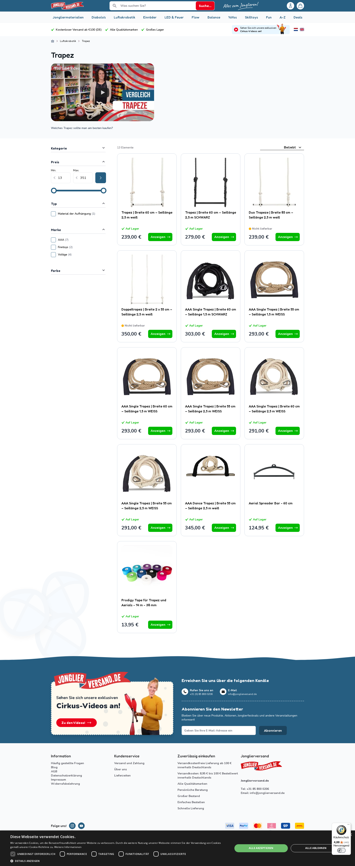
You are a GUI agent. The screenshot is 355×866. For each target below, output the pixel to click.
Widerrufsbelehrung (65, 784)
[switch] (341, 850)
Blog (54, 767)
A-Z (283, 17)
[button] (118, 861)
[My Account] (290, 5)
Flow (195, 17)
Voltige (77, 254)
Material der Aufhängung (82, 214)
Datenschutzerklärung (66, 775)
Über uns (120, 769)
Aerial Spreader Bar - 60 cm (271, 503)
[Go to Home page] (67, 6)
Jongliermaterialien (68, 17)
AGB (54, 771)
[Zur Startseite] (52, 41)
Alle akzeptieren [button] (261, 848)
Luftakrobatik (124, 17)
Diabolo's (99, 17)
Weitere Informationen (67, 847)
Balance (213, 17)
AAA (75, 240)
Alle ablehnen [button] (315, 848)
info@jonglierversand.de (267, 793)
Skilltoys (251, 17)
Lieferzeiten (122, 775)
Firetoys (77, 247)
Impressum (58, 780)
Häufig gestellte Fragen (67, 763)
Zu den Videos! (73, 723)
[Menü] (348, 825)
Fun (269, 17)
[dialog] (177, 848)
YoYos (232, 17)
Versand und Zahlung (129, 763)
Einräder (150, 17)
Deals (298, 17)
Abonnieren (273, 730)
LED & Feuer (174, 17)
